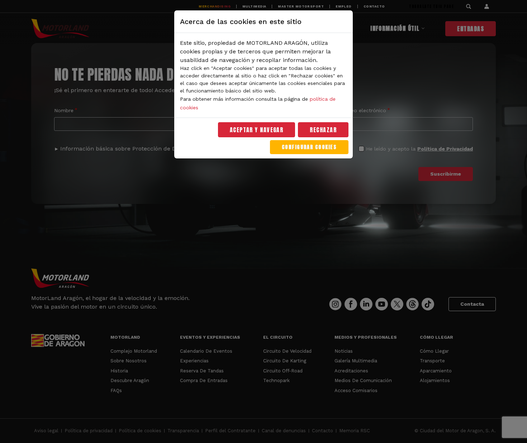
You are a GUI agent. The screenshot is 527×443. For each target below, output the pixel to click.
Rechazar (323, 129)
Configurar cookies (309, 147)
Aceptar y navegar (257, 129)
